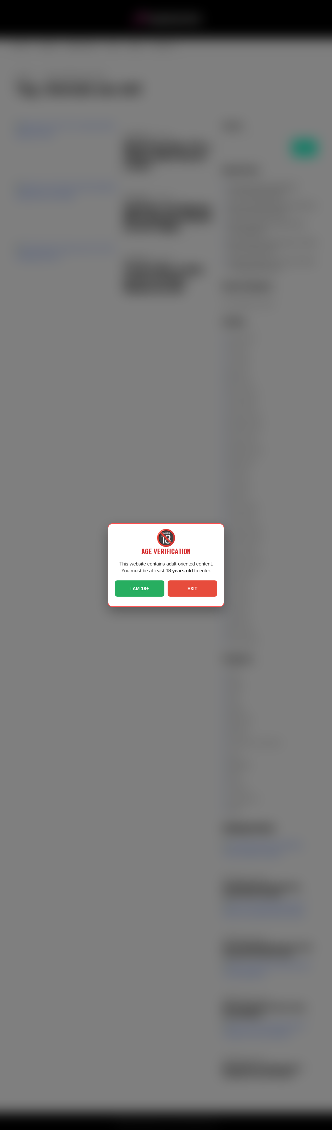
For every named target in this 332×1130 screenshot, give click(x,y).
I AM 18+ (139, 588)
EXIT (192, 588)
